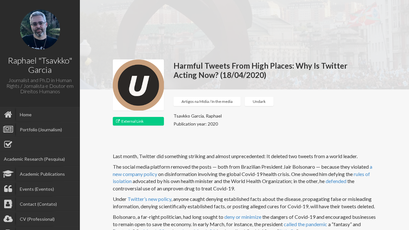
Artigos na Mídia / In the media (207, 101)
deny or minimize (242, 217)
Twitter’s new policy (149, 199)
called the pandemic (305, 224)
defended (336, 181)
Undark (259, 101)
